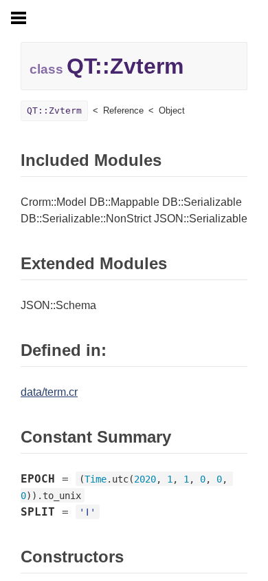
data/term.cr (49, 392)
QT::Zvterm (54, 110)
